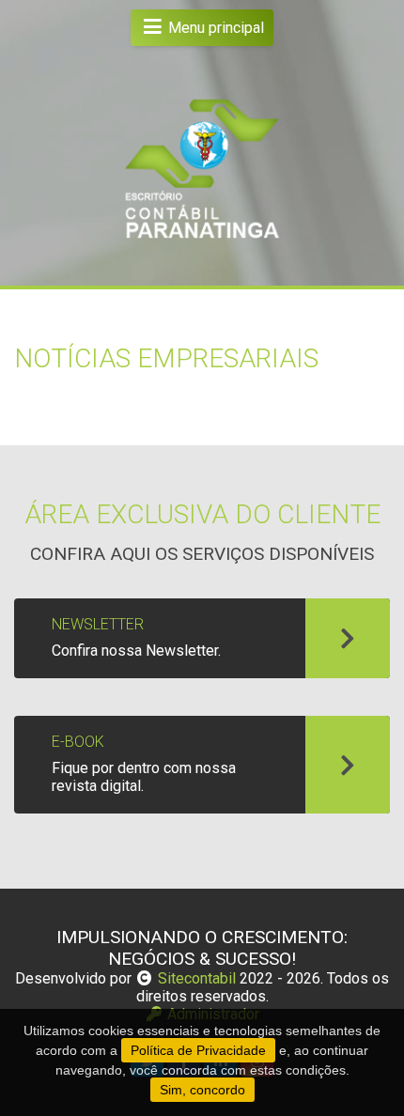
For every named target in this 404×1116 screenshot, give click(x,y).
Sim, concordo (202, 1089)
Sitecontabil (197, 978)
